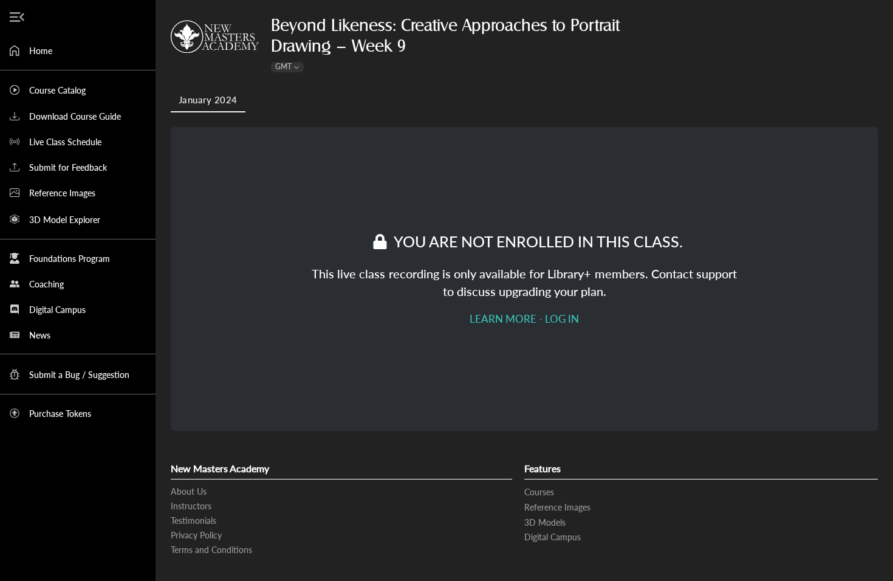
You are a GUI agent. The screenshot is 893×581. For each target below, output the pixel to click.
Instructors (191, 506)
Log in (562, 318)
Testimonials (193, 520)
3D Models (545, 522)
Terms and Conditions (211, 550)
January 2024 (208, 99)
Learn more (503, 318)
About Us (189, 491)
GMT (283, 66)
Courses (539, 492)
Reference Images (557, 507)
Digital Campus (552, 537)
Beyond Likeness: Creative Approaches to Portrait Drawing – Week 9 (445, 36)
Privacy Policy (196, 535)
